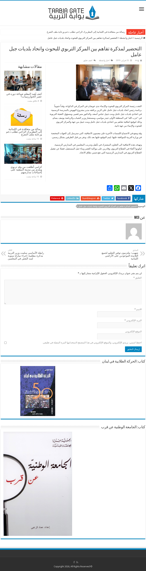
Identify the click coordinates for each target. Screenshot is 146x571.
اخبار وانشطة (125, 38)
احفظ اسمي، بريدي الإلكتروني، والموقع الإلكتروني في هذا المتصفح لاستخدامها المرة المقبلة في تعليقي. (92, 342)
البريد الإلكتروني (133, 320)
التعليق (137, 277)
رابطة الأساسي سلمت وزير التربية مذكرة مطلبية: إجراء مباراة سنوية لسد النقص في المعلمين (26, 254)
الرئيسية (138, 38)
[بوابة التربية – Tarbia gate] (73, 12)
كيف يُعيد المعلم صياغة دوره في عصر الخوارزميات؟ (24, 95)
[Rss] (77, 562)
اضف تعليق (87, 60)
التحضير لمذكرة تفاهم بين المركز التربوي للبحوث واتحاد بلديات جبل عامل (107, 206)
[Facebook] (74, 562)
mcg (137, 60)
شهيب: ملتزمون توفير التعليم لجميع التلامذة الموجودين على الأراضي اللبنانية (120, 254)
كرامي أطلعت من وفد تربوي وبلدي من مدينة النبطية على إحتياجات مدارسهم (26, 169)
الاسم (138, 309)
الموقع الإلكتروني (133, 331)
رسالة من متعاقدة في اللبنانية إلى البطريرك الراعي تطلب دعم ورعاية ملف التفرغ (86, 32)
